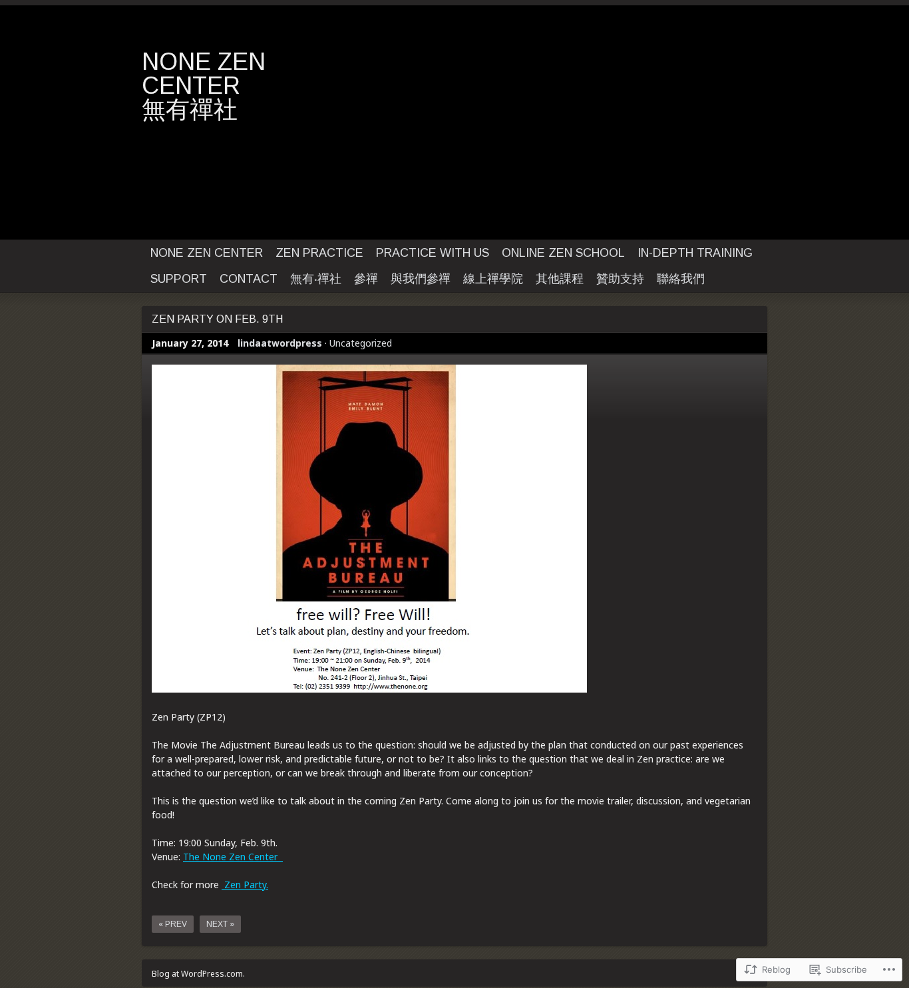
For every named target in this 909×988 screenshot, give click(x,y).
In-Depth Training (695, 252)
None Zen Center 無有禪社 (263, 85)
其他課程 (560, 278)
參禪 (366, 278)
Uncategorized (360, 343)
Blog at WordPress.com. (198, 973)
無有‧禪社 (315, 278)
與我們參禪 (421, 278)
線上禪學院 (493, 278)
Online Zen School (563, 252)
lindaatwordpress (280, 343)
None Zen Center (206, 252)
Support (178, 278)
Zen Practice (319, 252)
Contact (248, 278)
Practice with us (432, 252)
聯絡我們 (681, 278)
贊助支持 (620, 278)
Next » (220, 924)
